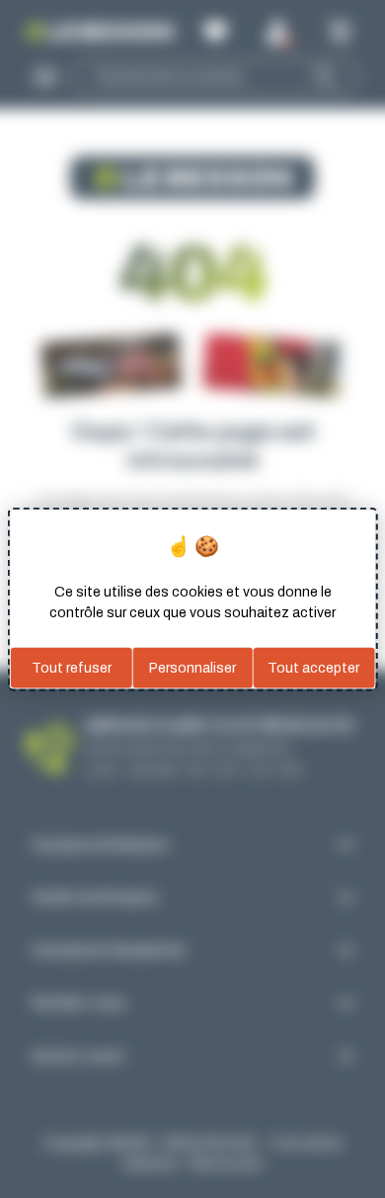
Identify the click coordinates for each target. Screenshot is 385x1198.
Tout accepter (313, 667)
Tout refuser (72, 667)
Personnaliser (192, 667)
